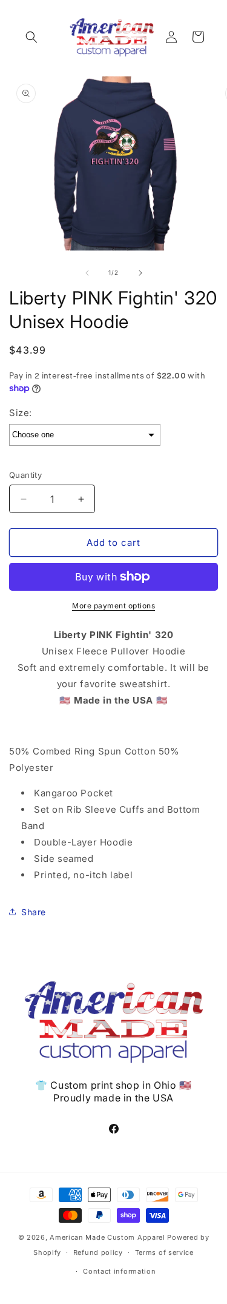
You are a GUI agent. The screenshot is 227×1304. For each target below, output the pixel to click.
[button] (31, 37)
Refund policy (98, 1252)
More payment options (113, 605)
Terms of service (164, 1252)
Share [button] (33, 912)
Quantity (25, 475)
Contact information (119, 1271)
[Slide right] (140, 273)
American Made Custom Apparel (107, 1237)
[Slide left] (87, 273)
